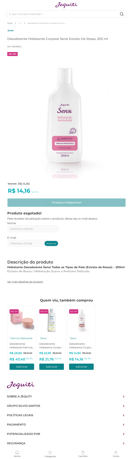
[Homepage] (21, 385)
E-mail (11, 237)
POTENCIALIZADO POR (23, 434)
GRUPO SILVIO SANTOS (23, 405)
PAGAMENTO (16, 424)
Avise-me (51, 243)
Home (10, 23)
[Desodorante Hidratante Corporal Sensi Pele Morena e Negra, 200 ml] (25, 320)
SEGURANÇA (16, 443)
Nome (11, 223)
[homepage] (66, 5)
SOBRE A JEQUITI (19, 396)
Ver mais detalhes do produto (25, 281)
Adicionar (25, 366)
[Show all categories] (20, 23)
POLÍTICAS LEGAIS (20, 415)
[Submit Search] (122, 14)
